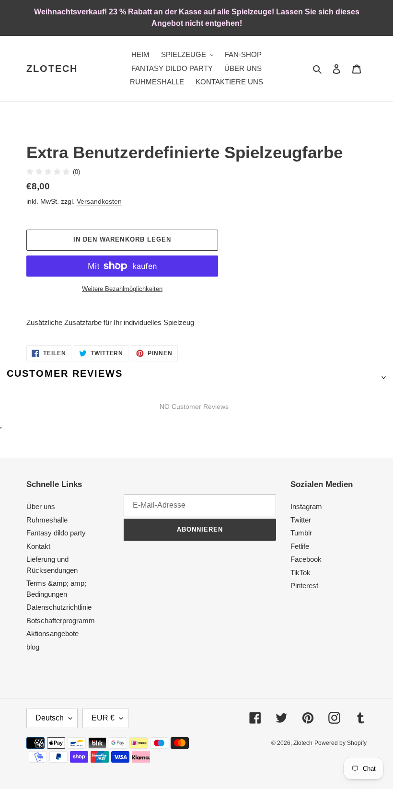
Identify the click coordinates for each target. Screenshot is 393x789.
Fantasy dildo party (56, 533)
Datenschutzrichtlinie (59, 607)
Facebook (306, 559)
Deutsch (49, 718)
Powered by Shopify (340, 743)
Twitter (300, 520)
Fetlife (299, 546)
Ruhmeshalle (47, 520)
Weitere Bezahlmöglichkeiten (122, 288)
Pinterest (304, 585)
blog (32, 647)
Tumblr (301, 533)
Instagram (306, 506)
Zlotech (52, 68)
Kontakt (38, 546)
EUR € (103, 718)
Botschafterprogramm (60, 620)
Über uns (40, 506)
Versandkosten (99, 201)
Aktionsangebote (52, 633)
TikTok (300, 573)
